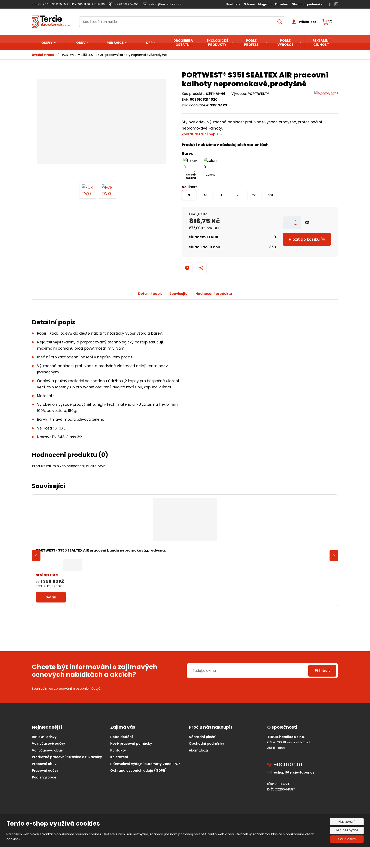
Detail (51, 597)
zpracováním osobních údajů (77, 688)
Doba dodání (121, 737)
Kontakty (233, 4)
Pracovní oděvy (45, 770)
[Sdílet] (201, 267)
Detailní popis (150, 293)
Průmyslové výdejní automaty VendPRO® (145, 764)
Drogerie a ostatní (183, 42)
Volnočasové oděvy (48, 743)
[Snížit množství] (295, 224)
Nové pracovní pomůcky (131, 743)
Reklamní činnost (321, 42)
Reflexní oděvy (44, 737)
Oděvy (46, 42)
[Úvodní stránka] (52, 22)
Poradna (281, 4)
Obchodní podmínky (307, 4)
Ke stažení (119, 757)
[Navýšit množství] (295, 220)
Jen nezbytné (346, 830)
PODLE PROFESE (251, 42)
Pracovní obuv (44, 764)
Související (179, 293)
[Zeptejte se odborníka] (187, 267)
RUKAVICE (115, 42)
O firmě (249, 4)
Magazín (265, 4)
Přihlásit (322, 670)
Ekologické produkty (217, 42)
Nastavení (346, 821)
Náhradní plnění (202, 737)
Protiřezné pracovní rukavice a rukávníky (67, 757)
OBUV (81, 42)
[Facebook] (330, 4)
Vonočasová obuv (47, 750)
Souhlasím (347, 839)
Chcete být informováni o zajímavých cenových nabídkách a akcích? (94, 670)
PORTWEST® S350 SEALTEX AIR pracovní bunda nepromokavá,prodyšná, (101, 550)
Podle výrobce (285, 42)
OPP (149, 42)
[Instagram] (336, 4)
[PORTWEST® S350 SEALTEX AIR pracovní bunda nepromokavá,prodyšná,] (185, 519)
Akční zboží (198, 750)
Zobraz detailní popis (200, 134)
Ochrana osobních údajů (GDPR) (138, 770)
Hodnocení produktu (213, 293)
